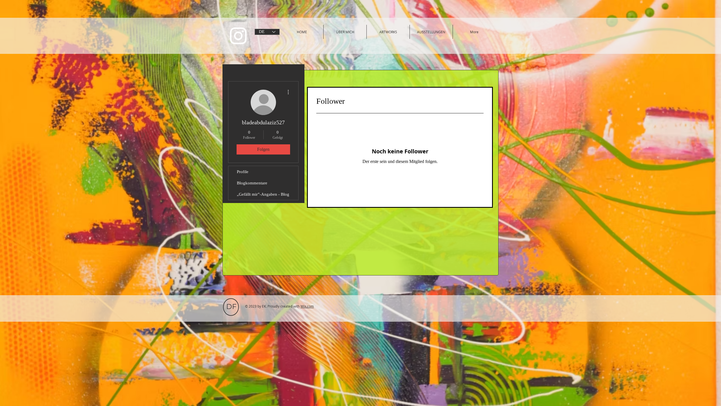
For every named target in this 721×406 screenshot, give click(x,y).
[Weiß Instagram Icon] (238, 36)
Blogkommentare (252, 183)
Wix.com (307, 306)
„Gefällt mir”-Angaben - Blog (263, 194)
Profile (242, 171)
